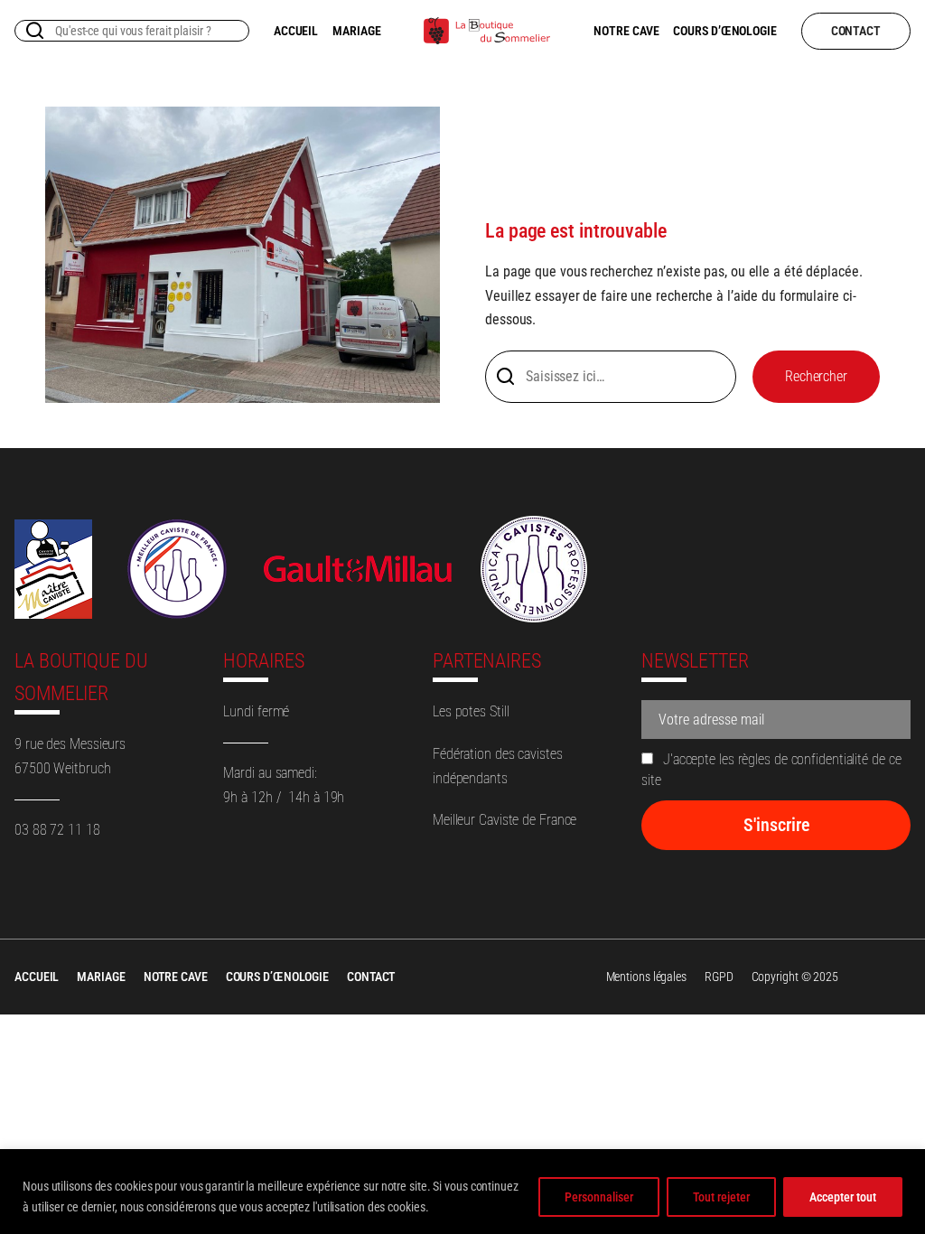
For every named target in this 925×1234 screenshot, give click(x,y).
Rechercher (816, 376)
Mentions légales (646, 976)
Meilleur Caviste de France (504, 819)
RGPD (719, 976)
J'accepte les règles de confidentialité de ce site (771, 770)
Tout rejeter (721, 1197)
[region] (462, 1191)
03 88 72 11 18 (57, 829)
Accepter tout (842, 1197)
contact (856, 30)
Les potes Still (471, 711)
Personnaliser (599, 1197)
